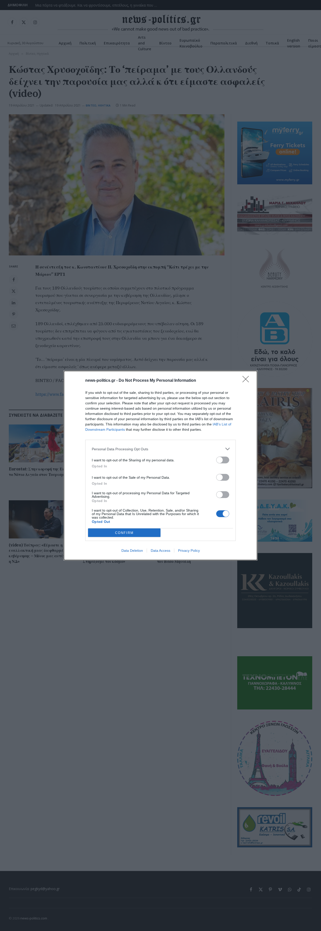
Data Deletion (132, 551)
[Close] (247, 381)
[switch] (222, 460)
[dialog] (160, 465)
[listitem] (160, 449)
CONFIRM (124, 533)
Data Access (160, 551)
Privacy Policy (189, 551)
